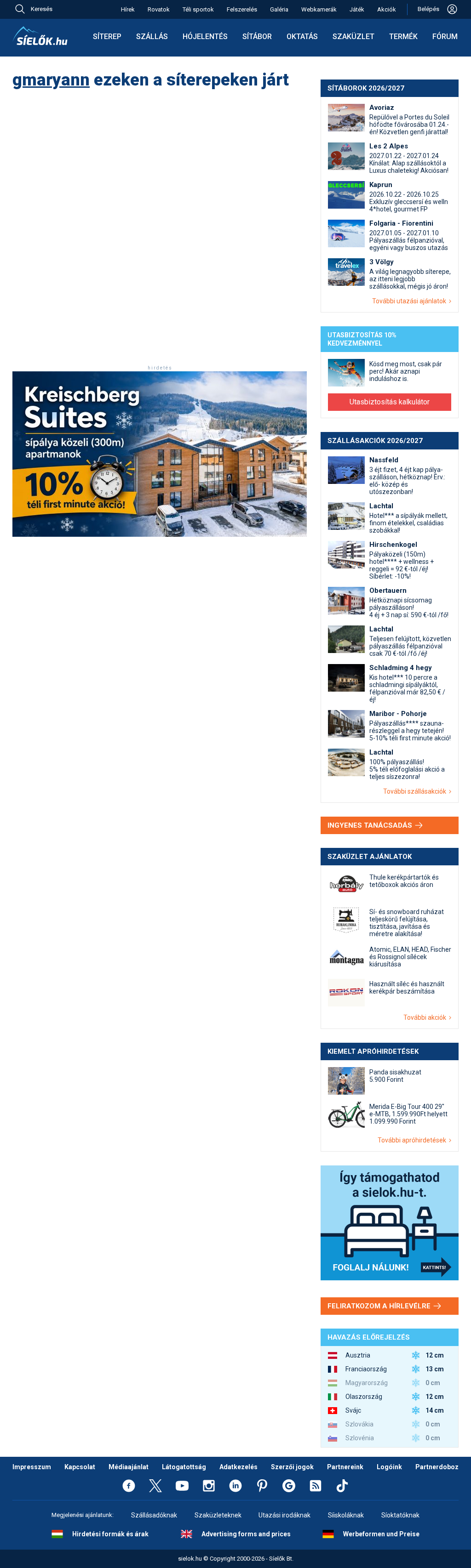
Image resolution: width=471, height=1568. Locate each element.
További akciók (426, 1017)
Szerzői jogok (292, 1467)
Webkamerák (319, 9)
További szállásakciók (416, 791)
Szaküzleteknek (218, 1515)
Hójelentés (205, 36)
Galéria (279, 9)
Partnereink (345, 1467)
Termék (403, 36)
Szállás (152, 36)
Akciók (386, 9)
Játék (357, 9)
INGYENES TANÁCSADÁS (370, 825)
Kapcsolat (79, 1467)
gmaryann (51, 80)
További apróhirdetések (413, 1140)
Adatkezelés (238, 1467)
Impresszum (31, 1467)
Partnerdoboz (437, 1467)
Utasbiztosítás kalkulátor (390, 402)
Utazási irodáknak (284, 1515)
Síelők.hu (40, 35)
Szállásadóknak (154, 1515)
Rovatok (159, 9)
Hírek (128, 9)
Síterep (107, 36)
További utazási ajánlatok (410, 301)
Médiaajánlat (129, 1467)
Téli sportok (198, 9)
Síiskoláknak (346, 1515)
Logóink (389, 1467)
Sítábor (257, 36)
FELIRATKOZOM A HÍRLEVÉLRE (379, 1306)
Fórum (445, 36)
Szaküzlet (353, 36)
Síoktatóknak (400, 1515)
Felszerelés (242, 9)
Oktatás (302, 36)
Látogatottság (184, 1467)
